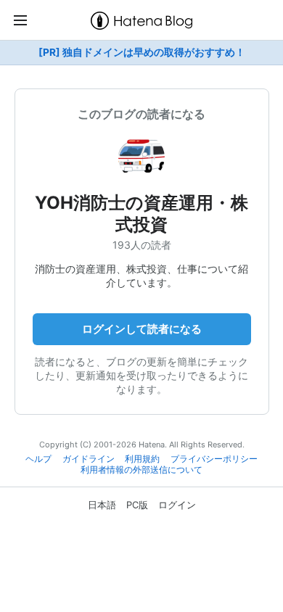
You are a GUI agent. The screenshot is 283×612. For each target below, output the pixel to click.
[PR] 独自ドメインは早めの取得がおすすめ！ (141, 52)
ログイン (177, 504)
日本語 (102, 504)
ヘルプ (38, 459)
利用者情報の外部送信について (141, 470)
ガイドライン (88, 459)
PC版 (137, 504)
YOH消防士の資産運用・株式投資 (141, 213)
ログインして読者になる (142, 329)
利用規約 (142, 459)
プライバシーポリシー (214, 459)
